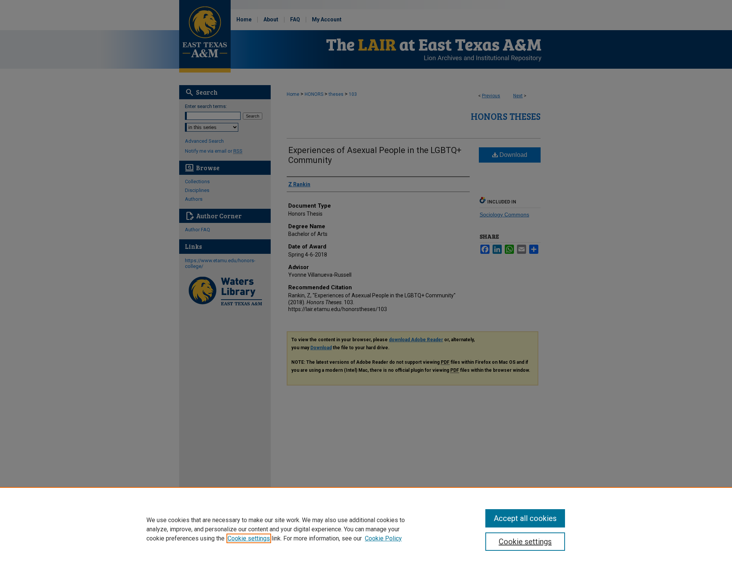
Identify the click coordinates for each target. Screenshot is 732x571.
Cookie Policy (383, 538)
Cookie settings (249, 538)
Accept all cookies (525, 518)
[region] (366, 529)
